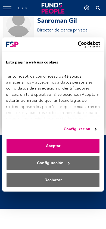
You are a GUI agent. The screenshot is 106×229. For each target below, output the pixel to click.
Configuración (77, 129)
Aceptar (53, 146)
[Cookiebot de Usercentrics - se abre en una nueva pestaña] (76, 44)
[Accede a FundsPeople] (86, 8)
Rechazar (53, 180)
